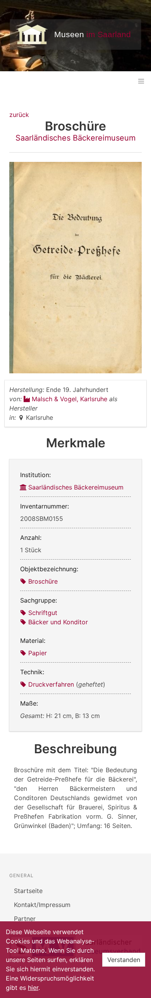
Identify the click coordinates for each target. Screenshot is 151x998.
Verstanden (123, 960)
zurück (19, 115)
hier (33, 987)
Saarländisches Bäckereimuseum (75, 138)
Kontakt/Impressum (42, 905)
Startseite (28, 891)
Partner (25, 918)
